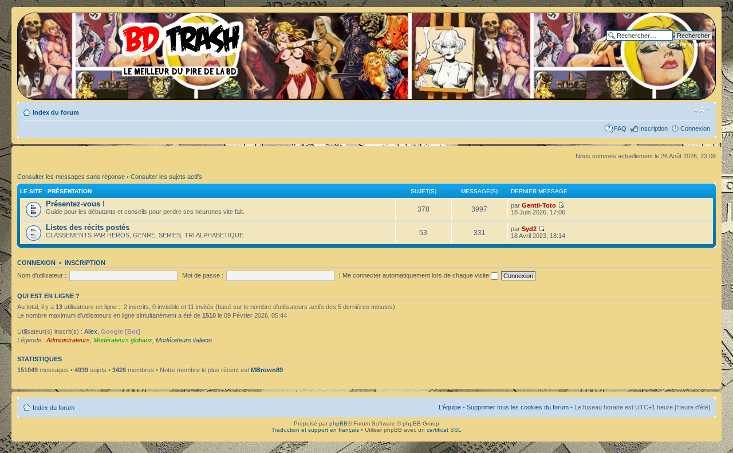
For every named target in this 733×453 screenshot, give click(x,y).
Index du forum (56, 112)
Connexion (695, 128)
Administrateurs (68, 340)
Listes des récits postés (87, 227)
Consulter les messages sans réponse (71, 176)
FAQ (620, 128)
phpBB (338, 423)
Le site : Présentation (56, 191)
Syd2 (529, 228)
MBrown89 (267, 369)
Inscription (653, 128)
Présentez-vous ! (75, 204)
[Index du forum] (134, 46)
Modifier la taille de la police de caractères (701, 110)
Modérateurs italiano (184, 340)
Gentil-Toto (539, 205)
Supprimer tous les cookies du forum (518, 407)
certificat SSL (444, 430)
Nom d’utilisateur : (41, 275)
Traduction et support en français (315, 430)
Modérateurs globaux (122, 340)
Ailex (90, 331)
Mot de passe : (202, 275)
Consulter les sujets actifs (166, 176)
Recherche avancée (684, 44)
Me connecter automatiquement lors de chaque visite (416, 275)
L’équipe (450, 407)
